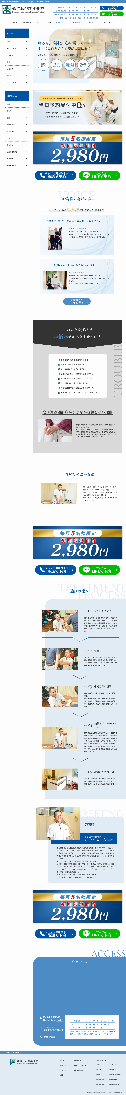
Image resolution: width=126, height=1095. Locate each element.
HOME (6, 1052)
